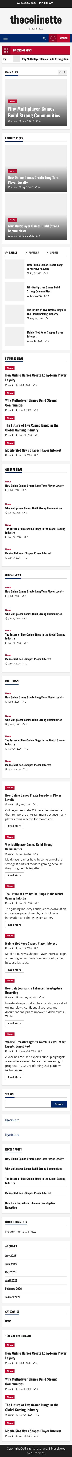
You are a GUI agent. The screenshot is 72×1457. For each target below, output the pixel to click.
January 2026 (12, 1297)
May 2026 (10, 1272)
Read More (16, 826)
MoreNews (58, 1448)
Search (10, 1094)
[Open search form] (44, 38)
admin (13, 121)
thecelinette (36, 19)
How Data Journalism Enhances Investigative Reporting (33, 990)
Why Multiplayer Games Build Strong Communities (34, 112)
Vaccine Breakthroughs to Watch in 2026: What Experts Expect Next (35, 1044)
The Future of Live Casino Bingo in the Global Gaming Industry (14, 314)
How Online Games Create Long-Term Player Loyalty (33, 180)
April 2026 (11, 1280)
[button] (5, 38)
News (12, 101)
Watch (64, 38)
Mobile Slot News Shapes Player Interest (14, 336)
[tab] (15, 253)
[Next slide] (64, 72)
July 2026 (10, 1255)
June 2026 (11, 1264)
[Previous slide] (60, 72)
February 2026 (13, 1288)
